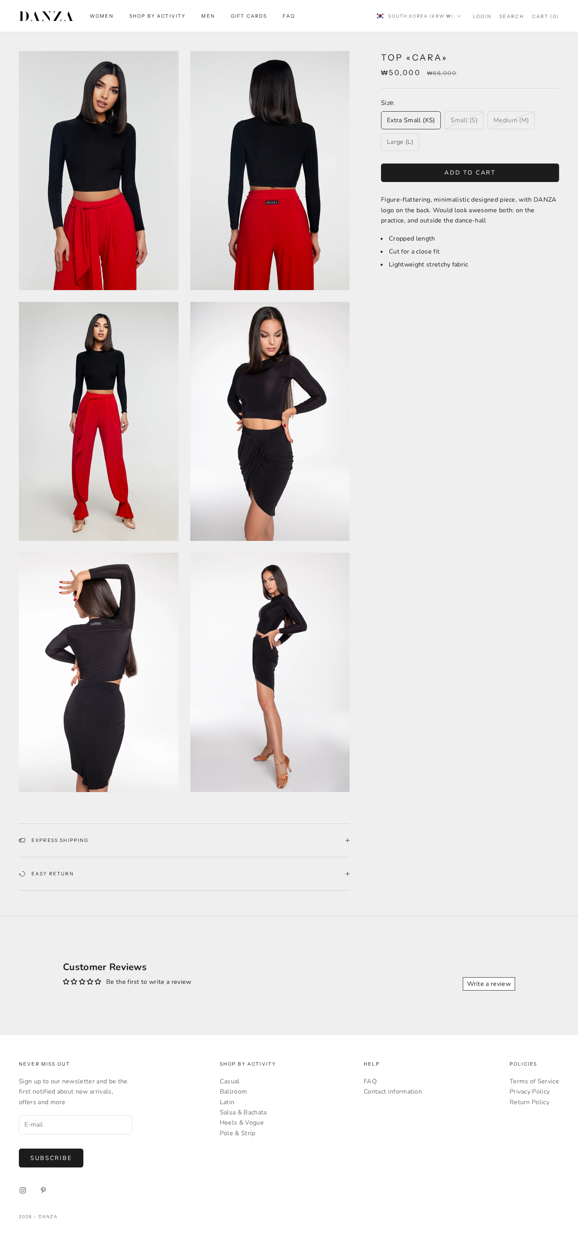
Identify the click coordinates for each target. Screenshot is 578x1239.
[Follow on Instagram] (23, 1190)
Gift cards (249, 16)
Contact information (393, 1091)
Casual (230, 1081)
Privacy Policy (530, 1091)
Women (102, 16)
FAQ (289, 16)
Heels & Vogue (242, 1122)
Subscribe (51, 1158)
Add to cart (470, 172)
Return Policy (529, 1102)
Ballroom (233, 1091)
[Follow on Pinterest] (43, 1190)
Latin (227, 1102)
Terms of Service (534, 1081)
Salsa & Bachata (243, 1112)
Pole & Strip (238, 1133)
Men (208, 16)
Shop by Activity (157, 16)
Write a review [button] (489, 984)
